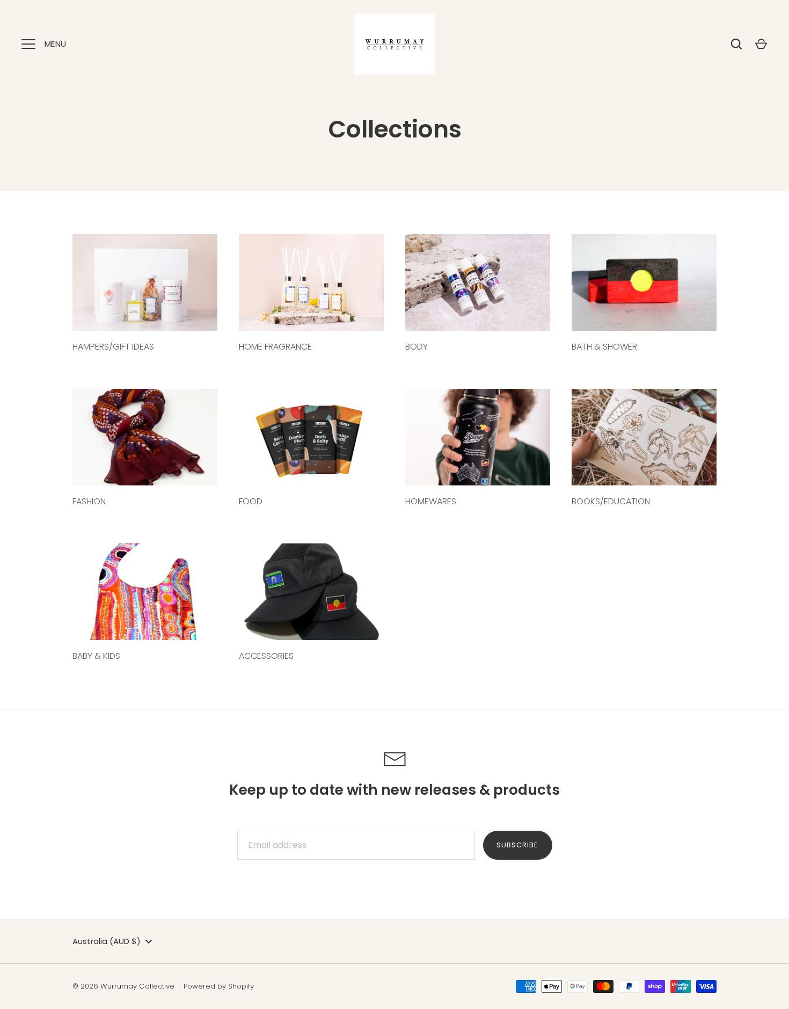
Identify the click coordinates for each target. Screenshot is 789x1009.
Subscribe (517, 845)
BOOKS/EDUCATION (611, 501)
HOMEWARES (430, 501)
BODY (416, 346)
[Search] (736, 44)
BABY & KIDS (96, 656)
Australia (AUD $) (106, 941)
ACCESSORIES (266, 656)
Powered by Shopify (219, 986)
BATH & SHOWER (604, 346)
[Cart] (761, 44)
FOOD (250, 501)
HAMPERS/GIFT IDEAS (113, 346)
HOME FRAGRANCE (275, 346)
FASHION (89, 501)
